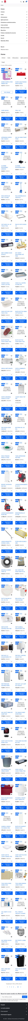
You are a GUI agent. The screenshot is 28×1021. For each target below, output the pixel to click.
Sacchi (2, 38)
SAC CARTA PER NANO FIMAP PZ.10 (20, 570)
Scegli (3, 62)
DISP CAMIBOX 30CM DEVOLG (6, 253)
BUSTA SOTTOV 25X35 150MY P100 (6, 340)
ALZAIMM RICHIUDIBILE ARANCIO (4, 167)
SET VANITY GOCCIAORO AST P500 (19, 254)
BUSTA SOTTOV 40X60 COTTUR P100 (21, 312)
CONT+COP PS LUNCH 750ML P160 (20, 770)
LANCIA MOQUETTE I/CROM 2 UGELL (6, 542)
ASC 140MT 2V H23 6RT (6, 912)
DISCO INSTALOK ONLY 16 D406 (5, 196)
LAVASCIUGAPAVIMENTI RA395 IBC (7, 513)
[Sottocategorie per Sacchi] (26, 38)
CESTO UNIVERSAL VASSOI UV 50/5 (6, 397)
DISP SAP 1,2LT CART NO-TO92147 (20, 684)
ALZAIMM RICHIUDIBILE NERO (20, 166)
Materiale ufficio (5, 40)
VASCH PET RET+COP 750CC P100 (6, 312)
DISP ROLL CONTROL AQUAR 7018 (20, 656)
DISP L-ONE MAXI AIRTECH (5, 969)
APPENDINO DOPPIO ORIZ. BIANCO (6, 138)
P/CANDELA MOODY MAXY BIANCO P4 (20, 798)
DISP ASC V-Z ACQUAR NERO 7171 (6, 656)
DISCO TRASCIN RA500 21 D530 (5, 456)
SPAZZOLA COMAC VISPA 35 (6, 570)
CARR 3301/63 (5, 110)
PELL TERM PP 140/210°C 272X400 (20, 912)
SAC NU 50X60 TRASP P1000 (20, 138)
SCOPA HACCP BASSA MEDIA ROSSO (21, 82)
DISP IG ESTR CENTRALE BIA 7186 (6, 627)
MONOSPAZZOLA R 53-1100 (20, 513)
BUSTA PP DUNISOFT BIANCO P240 (20, 827)
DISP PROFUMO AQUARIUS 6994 (5, 684)
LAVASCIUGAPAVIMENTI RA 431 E (21, 485)
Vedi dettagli (7, 92)
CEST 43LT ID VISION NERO (20, 969)
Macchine (3, 30)
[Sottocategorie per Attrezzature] (26, 17)
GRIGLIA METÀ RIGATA (7, 368)
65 (18, 987)
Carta (2, 14)
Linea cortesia (4, 25)
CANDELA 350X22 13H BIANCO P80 (6, 827)
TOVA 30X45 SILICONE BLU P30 (21, 741)
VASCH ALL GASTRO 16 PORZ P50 (20, 283)
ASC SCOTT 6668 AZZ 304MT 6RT (7, 713)
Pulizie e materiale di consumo (8, 33)
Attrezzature (4, 17)
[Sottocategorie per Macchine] (26, 30)
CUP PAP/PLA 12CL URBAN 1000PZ (6, 770)
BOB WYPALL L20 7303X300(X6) (19, 599)
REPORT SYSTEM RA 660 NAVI (6, 485)
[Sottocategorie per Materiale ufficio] (26, 41)
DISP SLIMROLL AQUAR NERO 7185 (20, 627)
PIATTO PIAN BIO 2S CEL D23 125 (6, 599)
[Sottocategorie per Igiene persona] (26, 20)
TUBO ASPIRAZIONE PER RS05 (20, 456)
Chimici (2, 12)
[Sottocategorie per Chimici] (26, 12)
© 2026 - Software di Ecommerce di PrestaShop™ (14, 1018)
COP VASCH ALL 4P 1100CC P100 (6, 225)
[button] (21, 2)
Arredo (2, 35)
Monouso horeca (5, 27)
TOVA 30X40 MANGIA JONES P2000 (20, 884)
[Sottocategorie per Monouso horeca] (26, 28)
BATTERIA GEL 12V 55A (20, 428)
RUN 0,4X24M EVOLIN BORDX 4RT (6, 798)
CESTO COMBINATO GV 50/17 (20, 369)
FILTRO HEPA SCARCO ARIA (20, 542)
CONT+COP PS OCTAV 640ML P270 (21, 855)
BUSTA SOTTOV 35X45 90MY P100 (20, 340)
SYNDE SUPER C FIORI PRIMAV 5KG (7, 82)
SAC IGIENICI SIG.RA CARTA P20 (6, 941)
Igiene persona (4, 19)
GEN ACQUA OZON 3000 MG (6, 428)
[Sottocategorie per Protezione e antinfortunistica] (26, 22)
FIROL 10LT (18, 110)
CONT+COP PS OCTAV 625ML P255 (7, 741)
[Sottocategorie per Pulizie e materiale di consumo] (26, 33)
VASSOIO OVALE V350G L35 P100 (5, 283)
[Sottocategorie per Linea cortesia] (26, 25)
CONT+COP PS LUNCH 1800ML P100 (6, 855)
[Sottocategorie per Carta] (26, 14)
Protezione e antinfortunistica (8, 22)
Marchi (2, 46)
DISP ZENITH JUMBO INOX (20, 941)
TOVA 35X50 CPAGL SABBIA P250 (6, 884)
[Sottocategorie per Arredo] (26, 35)
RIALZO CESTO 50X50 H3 (20, 225)
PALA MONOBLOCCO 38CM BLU (20, 196)
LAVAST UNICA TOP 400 (20, 397)
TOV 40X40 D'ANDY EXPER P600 (20, 713)
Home (2, 9)
